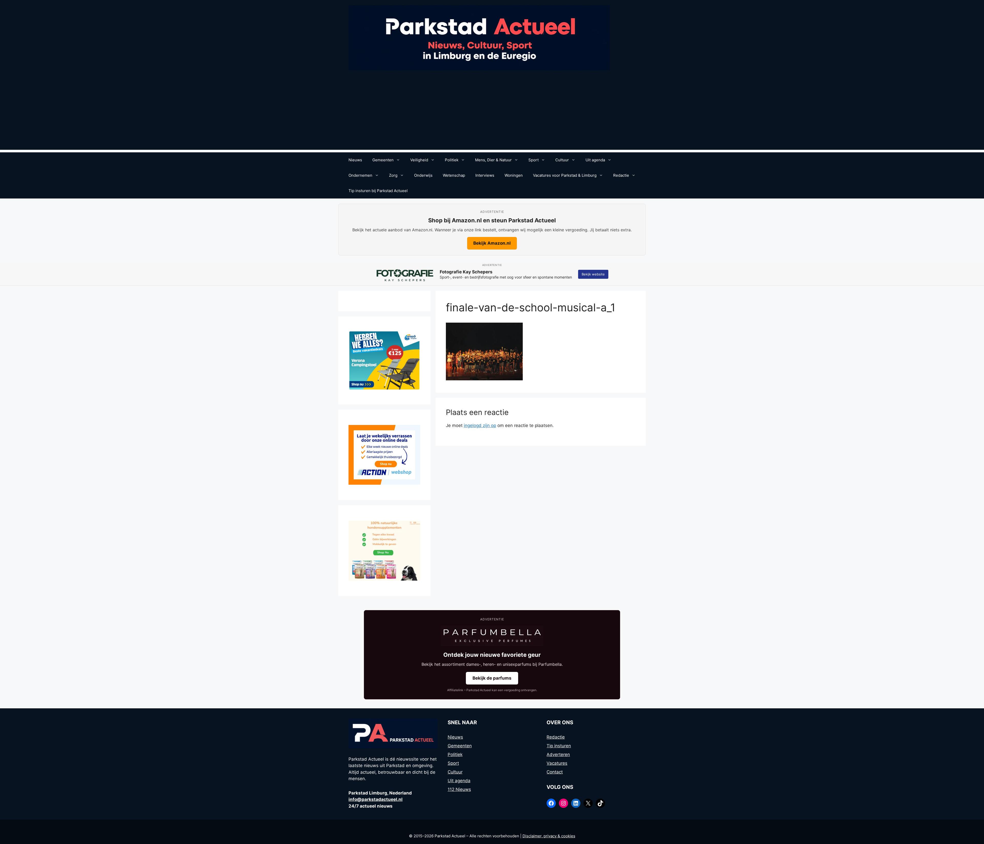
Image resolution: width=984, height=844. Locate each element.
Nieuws (355, 159)
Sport (533, 159)
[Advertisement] (492, 114)
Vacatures (557, 763)
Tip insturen (559, 745)
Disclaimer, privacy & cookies (548, 835)
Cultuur (562, 159)
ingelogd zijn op (480, 425)
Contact (555, 772)
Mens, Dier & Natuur (493, 159)
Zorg (393, 175)
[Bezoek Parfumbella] (492, 635)
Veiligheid (419, 159)
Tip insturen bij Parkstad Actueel (378, 190)
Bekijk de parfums (492, 678)
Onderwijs (423, 175)
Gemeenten (383, 159)
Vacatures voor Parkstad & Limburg (565, 175)
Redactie (621, 175)
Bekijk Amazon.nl (492, 243)
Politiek (451, 159)
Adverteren (558, 754)
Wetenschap (454, 175)
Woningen (514, 175)
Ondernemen (360, 175)
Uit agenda (595, 159)
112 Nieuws (459, 789)
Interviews (484, 175)
